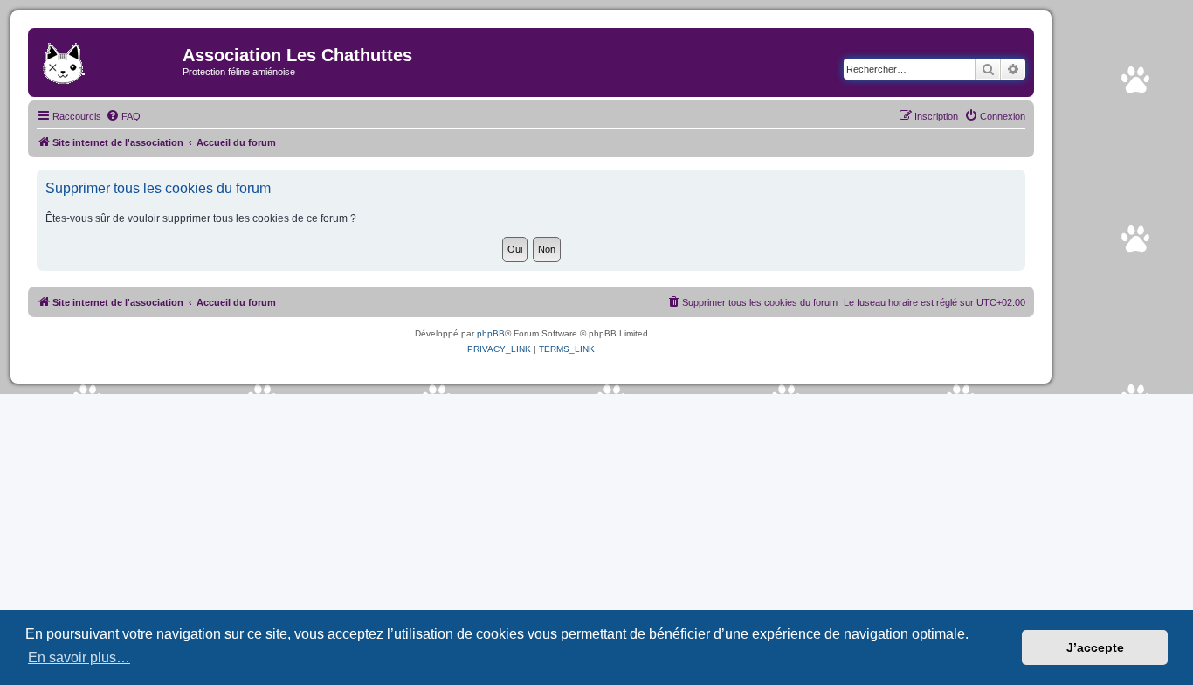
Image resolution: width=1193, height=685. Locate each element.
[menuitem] (123, 116)
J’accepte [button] (1095, 647)
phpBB (491, 333)
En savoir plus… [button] (79, 657)
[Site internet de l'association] (107, 60)
